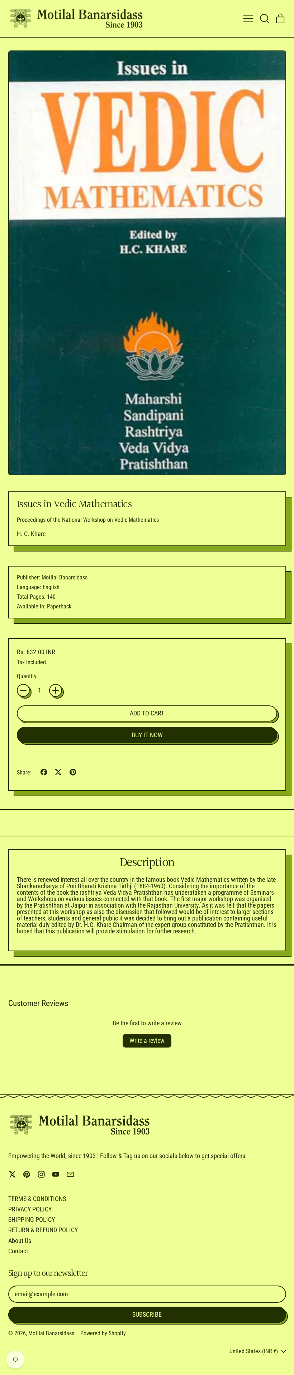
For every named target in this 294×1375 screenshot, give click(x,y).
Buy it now (147, 735)
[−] (23, 690)
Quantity (27, 676)
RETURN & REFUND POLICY (43, 1230)
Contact (18, 1251)
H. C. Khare (31, 534)
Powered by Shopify (103, 1333)
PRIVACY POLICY (30, 1209)
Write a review (147, 1040)
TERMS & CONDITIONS (37, 1198)
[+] (55, 690)
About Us (19, 1240)
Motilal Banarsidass (51, 1333)
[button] (264, 18)
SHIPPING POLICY (31, 1219)
